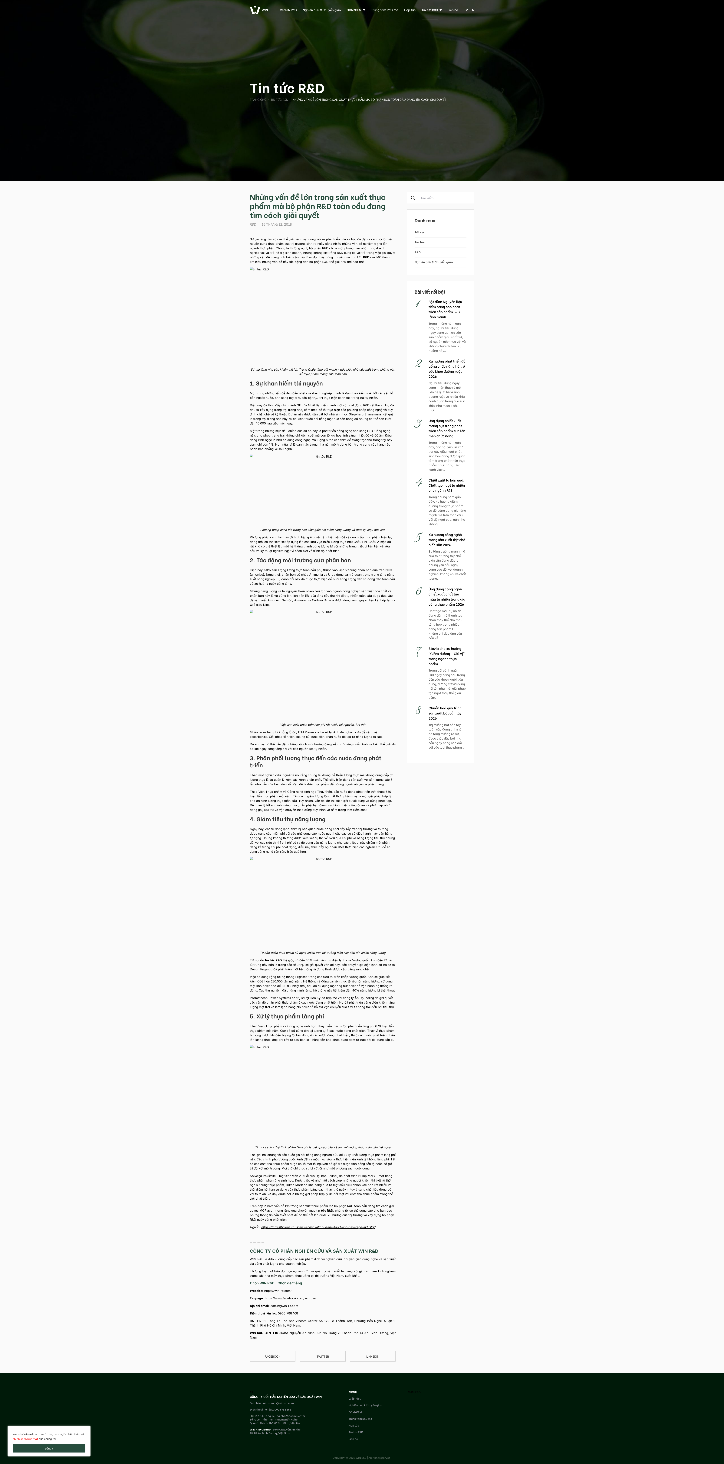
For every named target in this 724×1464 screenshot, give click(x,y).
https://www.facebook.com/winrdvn (290, 1298)
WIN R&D (414, 1392)
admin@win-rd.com (284, 1306)
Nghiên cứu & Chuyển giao (322, 10)
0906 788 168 (288, 1313)
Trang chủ (258, 99)
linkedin (372, 1356)
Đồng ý (49, 1448)
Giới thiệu (355, 1398)
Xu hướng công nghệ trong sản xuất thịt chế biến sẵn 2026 (447, 539)
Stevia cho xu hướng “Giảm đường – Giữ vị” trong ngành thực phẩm (447, 656)
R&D (418, 252)
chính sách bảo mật (25, 1439)
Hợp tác (410, 10)
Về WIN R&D (288, 10)
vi (467, 10)
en (472, 10)
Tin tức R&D (430, 10)
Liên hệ (453, 10)
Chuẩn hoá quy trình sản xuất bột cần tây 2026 (445, 713)
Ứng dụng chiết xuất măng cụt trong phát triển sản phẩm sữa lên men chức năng (447, 428)
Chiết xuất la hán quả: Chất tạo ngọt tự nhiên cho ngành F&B (447, 485)
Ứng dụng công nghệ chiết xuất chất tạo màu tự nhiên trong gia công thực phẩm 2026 (447, 596)
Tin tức (420, 242)
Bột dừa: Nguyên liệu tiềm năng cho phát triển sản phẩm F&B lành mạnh (445, 309)
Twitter (323, 1356)
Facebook (272, 1356)
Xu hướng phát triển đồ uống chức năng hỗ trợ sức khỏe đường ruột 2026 (447, 368)
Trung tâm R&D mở (384, 10)
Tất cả (419, 232)
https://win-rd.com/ (278, 1291)
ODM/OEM (354, 10)
